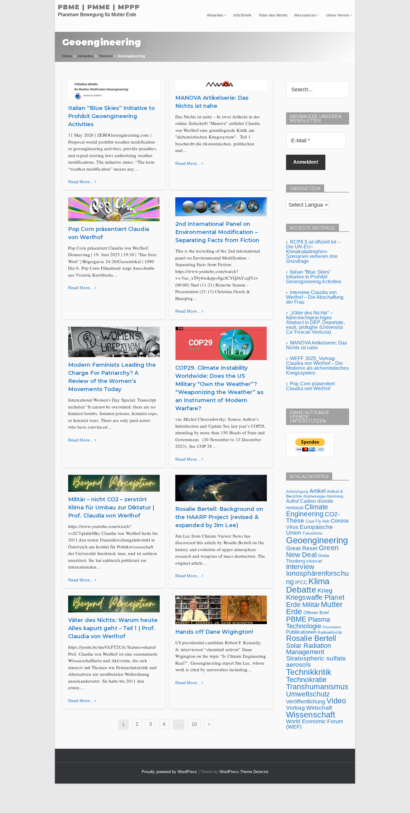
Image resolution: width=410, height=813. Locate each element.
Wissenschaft (310, 714)
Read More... (81, 181)
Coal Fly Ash (318, 521)
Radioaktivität (330, 632)
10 (194, 724)
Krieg (325, 590)
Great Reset (302, 548)
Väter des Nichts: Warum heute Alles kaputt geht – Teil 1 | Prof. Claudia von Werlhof (113, 628)
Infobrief (314, 561)
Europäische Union (309, 529)
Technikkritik (308, 672)
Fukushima (312, 533)
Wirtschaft (319, 707)
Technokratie (306, 679)
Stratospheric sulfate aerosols (316, 661)
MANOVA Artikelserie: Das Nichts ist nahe (316, 345)
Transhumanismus (317, 687)
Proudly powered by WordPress (170, 771)
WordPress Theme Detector (243, 771)
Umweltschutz (308, 694)
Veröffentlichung (305, 702)
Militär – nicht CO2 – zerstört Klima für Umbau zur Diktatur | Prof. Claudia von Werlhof (111, 507)
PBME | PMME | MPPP (99, 7)
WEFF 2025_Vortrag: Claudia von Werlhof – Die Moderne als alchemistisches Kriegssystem (317, 365)
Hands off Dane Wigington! (214, 632)
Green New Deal (312, 551)
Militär (311, 604)
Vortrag (295, 708)
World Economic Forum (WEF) (314, 724)
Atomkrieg (335, 496)
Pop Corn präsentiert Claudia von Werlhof (310, 386)
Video (336, 701)
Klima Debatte (308, 585)
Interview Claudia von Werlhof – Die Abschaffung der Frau (315, 297)
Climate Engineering (307, 510)
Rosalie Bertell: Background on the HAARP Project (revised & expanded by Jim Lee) (219, 517)
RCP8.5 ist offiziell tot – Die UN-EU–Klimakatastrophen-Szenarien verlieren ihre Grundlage (313, 251)
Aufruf (292, 501)
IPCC (301, 582)
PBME (296, 619)
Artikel (317, 491)
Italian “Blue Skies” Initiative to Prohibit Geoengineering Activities (111, 116)
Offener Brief (316, 612)
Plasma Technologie (308, 623)
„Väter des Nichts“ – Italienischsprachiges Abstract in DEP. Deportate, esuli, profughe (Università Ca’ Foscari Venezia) (315, 322)
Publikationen (301, 632)
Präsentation (331, 627)
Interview (300, 567)
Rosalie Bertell (311, 638)
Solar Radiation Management (308, 649)
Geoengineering (317, 540)
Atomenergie (314, 496)
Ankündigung (297, 492)
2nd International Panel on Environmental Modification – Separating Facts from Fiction (217, 232)
